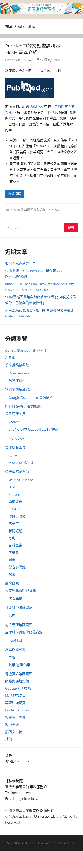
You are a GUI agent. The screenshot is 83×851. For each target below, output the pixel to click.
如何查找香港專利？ (20, 264)
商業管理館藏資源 (18, 625)
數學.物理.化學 (19, 665)
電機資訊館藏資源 (18, 674)
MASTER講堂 (15, 696)
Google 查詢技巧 (18, 688)
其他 (8, 739)
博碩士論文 (17, 516)
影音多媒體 (17, 567)
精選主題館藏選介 (18, 390)
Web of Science (21, 480)
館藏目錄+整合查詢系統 (23, 407)
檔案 (12, 574)
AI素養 (10, 358)
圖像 (12, 560)
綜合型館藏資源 (17, 472)
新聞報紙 (15, 531)
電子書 (14, 524)
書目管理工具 (15, 414)
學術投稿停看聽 (17, 365)
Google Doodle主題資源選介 (31, 398)
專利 (12, 538)
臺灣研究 (12, 583)
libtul (56, 60)
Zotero (14, 422)
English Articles (17, 710)
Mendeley (16, 438)
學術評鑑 (15, 502)
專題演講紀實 (15, 703)
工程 (12, 658)
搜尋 (71, 228)
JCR (12, 487)
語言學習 (15, 599)
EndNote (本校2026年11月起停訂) (34, 429)
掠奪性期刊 (17, 380)
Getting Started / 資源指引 (25, 350)
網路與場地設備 (17, 681)
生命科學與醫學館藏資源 (28, 210)
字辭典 (14, 553)
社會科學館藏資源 (18, 608)
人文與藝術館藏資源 (20, 591)
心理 (12, 616)
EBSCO (14, 509)
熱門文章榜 (13, 732)
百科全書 (15, 545)
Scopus (15, 495)
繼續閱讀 (14, 194)
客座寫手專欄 (15, 717)
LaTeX (13, 456)
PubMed (36, 106)
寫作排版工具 (15, 447)
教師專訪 (12, 725)
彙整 (8, 755)
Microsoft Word (21, 463)
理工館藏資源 (15, 650)
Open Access (19, 373)
